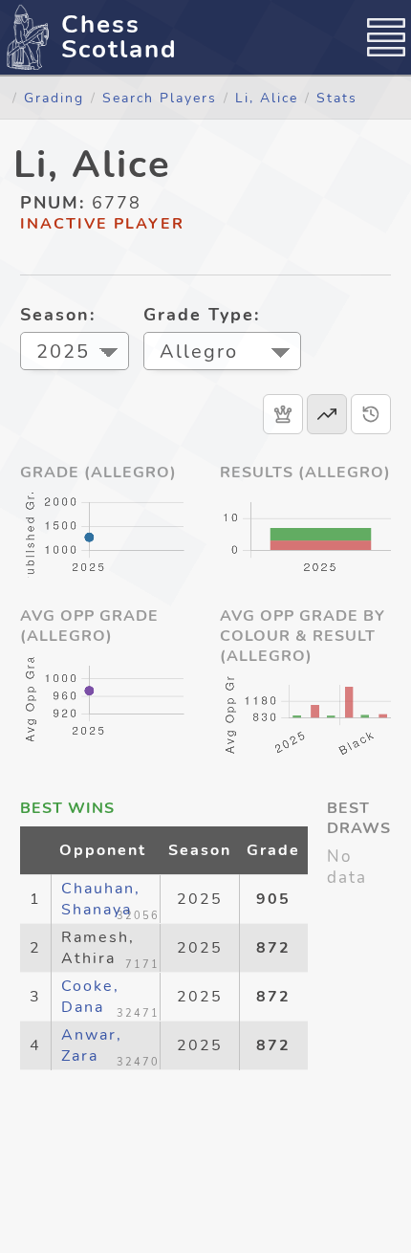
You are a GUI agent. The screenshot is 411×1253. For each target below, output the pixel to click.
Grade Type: (201, 314)
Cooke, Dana (90, 997)
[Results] (283, 414)
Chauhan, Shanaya (101, 899)
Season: (58, 314)
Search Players (159, 97)
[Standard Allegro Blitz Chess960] (222, 353)
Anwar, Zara (91, 1045)
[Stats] (327, 414)
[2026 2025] (74, 353)
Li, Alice (266, 97)
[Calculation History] (371, 414)
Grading (54, 97)
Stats (336, 97)
